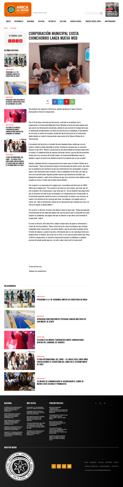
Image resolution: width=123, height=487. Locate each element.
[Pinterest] (66, 102)
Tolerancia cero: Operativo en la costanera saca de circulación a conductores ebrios (58, 417)
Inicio (6, 28)
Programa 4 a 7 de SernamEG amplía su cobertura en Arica (112, 13)
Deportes (9, 97)
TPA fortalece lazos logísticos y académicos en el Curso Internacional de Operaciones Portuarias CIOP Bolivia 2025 (58, 431)
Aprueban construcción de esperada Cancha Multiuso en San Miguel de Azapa (15, 102)
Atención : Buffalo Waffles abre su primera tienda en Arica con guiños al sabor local (57, 437)
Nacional (14, 28)
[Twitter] (17, 41)
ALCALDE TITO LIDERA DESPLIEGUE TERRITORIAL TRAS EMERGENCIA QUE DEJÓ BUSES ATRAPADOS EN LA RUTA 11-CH (13, 434)
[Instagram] (13, 41)
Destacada (110, 9)
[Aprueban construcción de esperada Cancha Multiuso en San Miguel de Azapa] (15, 88)
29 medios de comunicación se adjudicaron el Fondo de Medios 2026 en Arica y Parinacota (60, 382)
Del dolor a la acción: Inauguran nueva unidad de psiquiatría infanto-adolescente (57, 423)
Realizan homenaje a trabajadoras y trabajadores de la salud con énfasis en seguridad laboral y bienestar (58, 410)
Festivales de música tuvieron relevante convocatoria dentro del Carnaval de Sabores (14, 130)
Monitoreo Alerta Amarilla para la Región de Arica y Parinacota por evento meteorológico (12, 415)
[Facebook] (9, 41)
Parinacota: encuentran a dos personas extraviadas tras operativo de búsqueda (13, 428)
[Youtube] (20, 41)
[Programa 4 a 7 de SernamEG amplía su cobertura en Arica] (15, 60)
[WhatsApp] (72, 102)
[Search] (101, 13)
